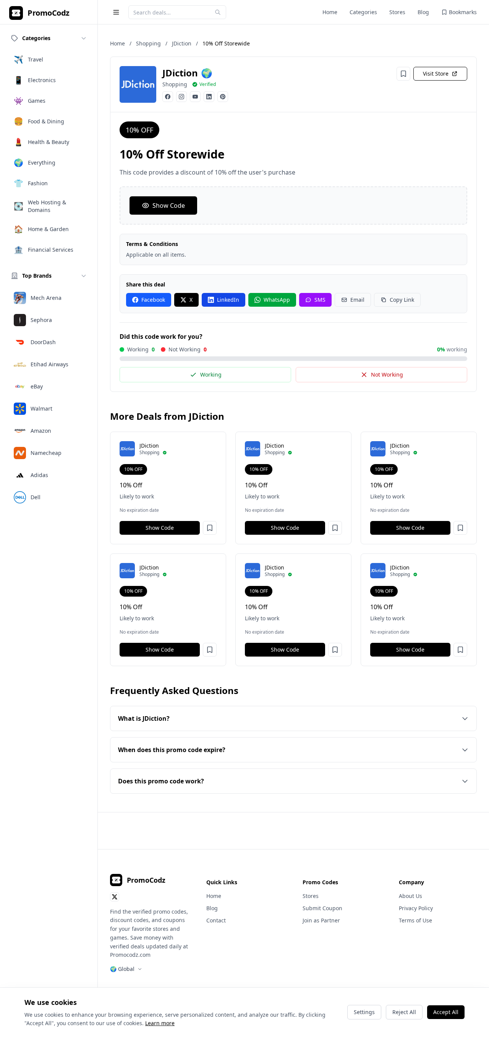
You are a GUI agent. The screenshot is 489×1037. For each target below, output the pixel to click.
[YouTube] (195, 96)
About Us (410, 895)
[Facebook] (167, 96)
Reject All (404, 1012)
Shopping (148, 43)
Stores (397, 12)
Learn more (160, 1023)
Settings (364, 1012)
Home (329, 12)
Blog (423, 12)
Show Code (168, 205)
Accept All (445, 1012)
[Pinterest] (222, 96)
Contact (216, 920)
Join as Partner (321, 920)
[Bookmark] (403, 74)
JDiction (181, 43)
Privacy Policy (416, 908)
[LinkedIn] (209, 96)
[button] (210, 528)
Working (211, 374)
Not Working (387, 374)
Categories (363, 12)
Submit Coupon (322, 908)
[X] (114, 896)
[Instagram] (181, 96)
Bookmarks (463, 12)
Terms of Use (415, 920)
